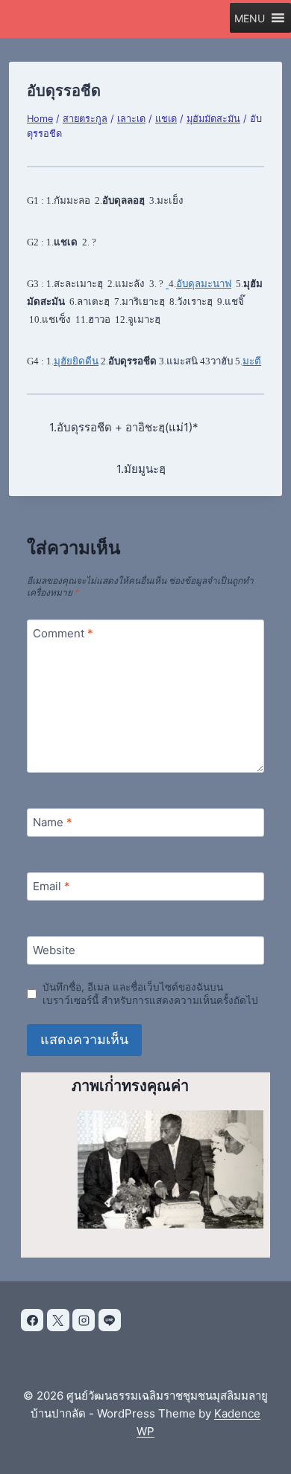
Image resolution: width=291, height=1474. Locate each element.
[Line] (109, 1320)
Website (54, 950)
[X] (58, 1320)
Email (51, 886)
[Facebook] (32, 1320)
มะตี (251, 361)
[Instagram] (83, 1320)
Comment (63, 633)
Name (52, 822)
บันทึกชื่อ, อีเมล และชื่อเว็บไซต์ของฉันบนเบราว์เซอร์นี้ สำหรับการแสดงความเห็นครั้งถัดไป (150, 993)
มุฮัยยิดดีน (76, 361)
